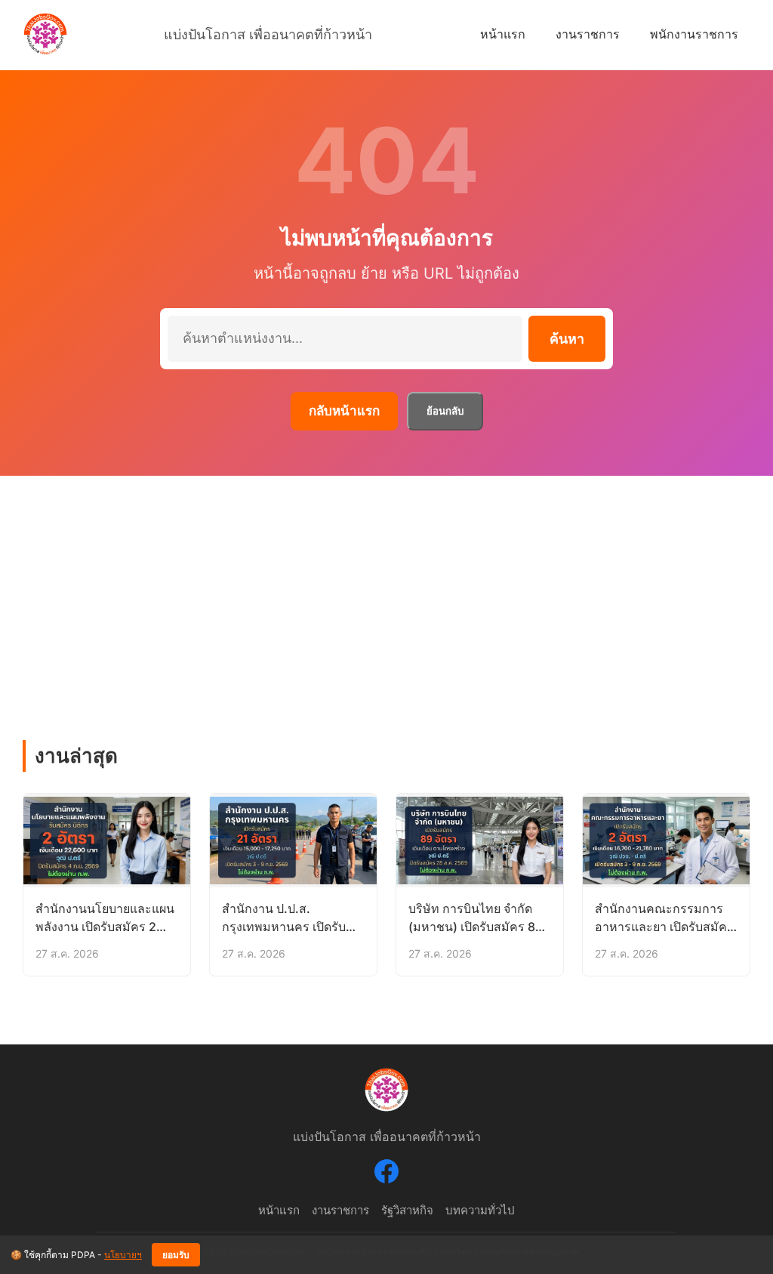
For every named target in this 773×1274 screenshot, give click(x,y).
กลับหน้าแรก (344, 410)
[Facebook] (386, 1174)
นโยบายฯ (123, 1254)
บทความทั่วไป (480, 1210)
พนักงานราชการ (694, 34)
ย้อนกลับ (445, 411)
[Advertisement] (386, 589)
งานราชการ (588, 34)
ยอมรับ (175, 1255)
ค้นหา (567, 339)
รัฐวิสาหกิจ (407, 1210)
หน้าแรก (502, 34)
